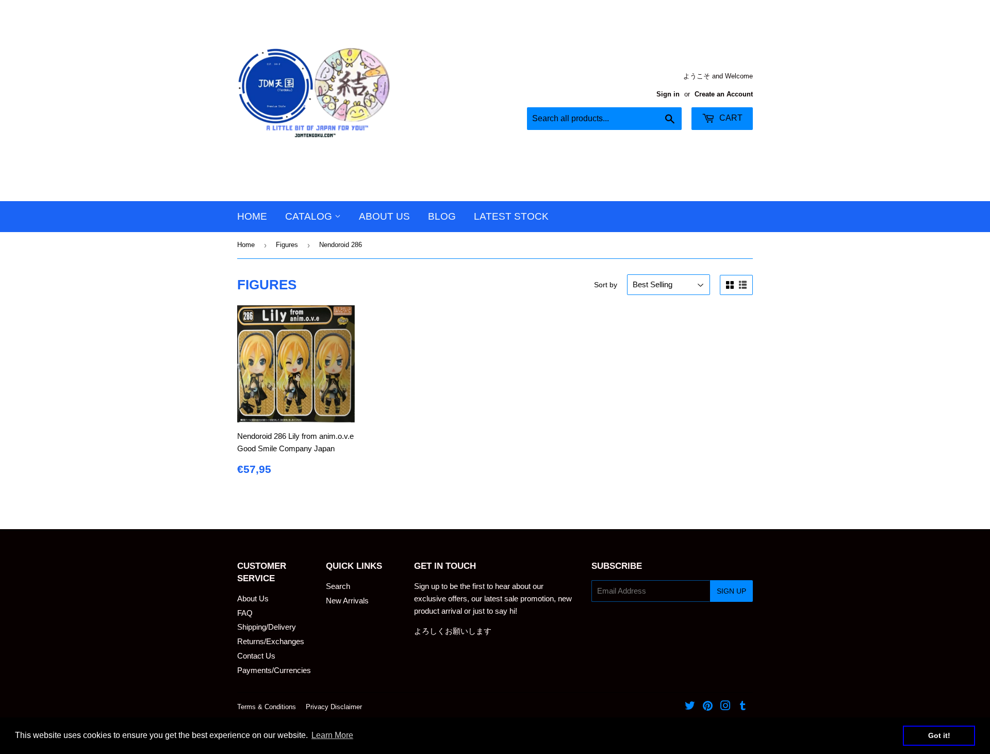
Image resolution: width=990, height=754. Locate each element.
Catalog (310, 216)
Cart (729, 117)
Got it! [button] (939, 735)
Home (252, 216)
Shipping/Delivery (266, 626)
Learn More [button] (332, 735)
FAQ (245, 613)
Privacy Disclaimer (334, 707)
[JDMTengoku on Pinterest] (707, 706)
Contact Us (256, 655)
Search (338, 586)
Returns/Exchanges (270, 641)
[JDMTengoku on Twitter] (690, 706)
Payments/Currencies (274, 670)
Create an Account (724, 94)
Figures (287, 245)
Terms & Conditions (266, 707)
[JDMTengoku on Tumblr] (743, 706)
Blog (442, 216)
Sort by (605, 285)
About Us (384, 216)
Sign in (668, 94)
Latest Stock (511, 216)
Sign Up (731, 591)
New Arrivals (347, 600)
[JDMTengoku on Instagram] (725, 706)
